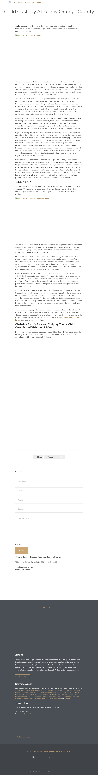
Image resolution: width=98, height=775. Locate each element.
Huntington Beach (41, 692)
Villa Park (57, 699)
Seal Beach (37, 699)
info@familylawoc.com (29, 714)
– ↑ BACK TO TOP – (49, 607)
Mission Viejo (72, 694)
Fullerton (18, 692)
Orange (30, 697)
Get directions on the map (24, 737)
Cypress (57, 690)
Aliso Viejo (19, 690)
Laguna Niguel (30, 694)
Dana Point (64, 690)
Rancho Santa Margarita (51, 697)
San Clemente (66, 697)
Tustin (50, 699)
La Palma (64, 692)
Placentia (37, 697)
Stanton (44, 699)
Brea (32, 690)
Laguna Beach (74, 692)
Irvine (50, 692)
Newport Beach (21, 697)
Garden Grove (28, 692)
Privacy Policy (66, 751)
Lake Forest (52, 694)
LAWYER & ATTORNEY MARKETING (46, 751)
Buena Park (39, 690)
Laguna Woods (42, 694)
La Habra (56, 692)
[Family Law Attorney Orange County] (51, 2)
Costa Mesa (49, 690)
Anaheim (26, 690)
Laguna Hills (19, 694)
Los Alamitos (62, 694)
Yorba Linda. (69, 699)
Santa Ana (28, 699)
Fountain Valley (75, 690)
